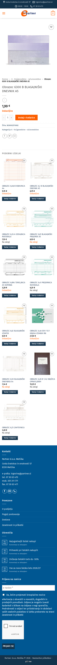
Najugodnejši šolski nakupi (22, 541)
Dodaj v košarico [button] (10, 199)
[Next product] (4, 100)
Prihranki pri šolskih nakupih (23, 550)
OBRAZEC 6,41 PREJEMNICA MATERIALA (41, 283)
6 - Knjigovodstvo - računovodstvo (26, 79)
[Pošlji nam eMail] (9, 491)
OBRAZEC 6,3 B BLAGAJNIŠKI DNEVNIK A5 (41, 187)
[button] (3, 13)
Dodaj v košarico (26, 117)
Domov (5, 79)
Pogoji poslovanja (11, 514)
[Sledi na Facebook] (4, 491)
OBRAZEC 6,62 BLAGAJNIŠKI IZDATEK (13, 332)
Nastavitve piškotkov (41, 658)
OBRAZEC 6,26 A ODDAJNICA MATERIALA (13, 235)
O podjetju (7, 509)
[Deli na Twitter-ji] (9, 136)
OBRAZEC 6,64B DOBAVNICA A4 (13, 187)
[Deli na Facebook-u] (4, 136)
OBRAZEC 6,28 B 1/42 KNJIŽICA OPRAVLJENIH (42, 380)
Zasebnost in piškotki (12, 525)
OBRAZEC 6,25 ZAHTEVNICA (13, 427)
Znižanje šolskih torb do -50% (24, 559)
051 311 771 (13, 480)
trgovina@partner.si (21, 473)
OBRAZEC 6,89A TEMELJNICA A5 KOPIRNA (13, 283)
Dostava (6, 519)
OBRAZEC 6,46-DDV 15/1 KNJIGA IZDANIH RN (40, 332)
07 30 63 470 (12, 477)
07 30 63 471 (12, 484)
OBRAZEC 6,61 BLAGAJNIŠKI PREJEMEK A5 (41, 235)
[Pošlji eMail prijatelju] (14, 136)
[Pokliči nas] (14, 491)
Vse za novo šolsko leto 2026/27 (25, 568)
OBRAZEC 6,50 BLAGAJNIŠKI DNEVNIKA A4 (13, 380)
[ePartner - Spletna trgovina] (28, 13)
